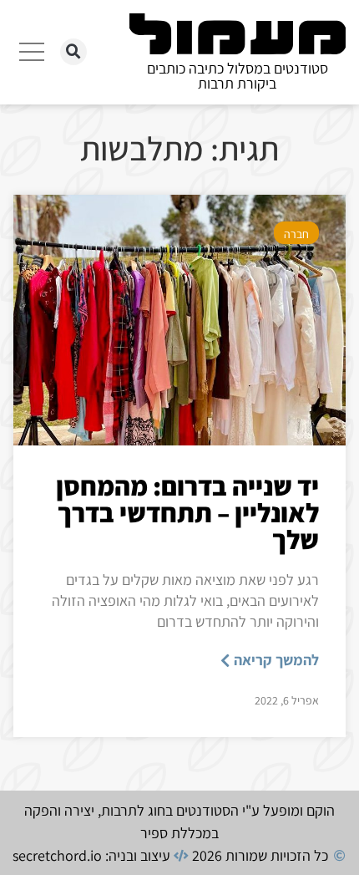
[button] (73, 51)
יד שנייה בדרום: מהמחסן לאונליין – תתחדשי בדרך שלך (187, 512)
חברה (296, 234)
